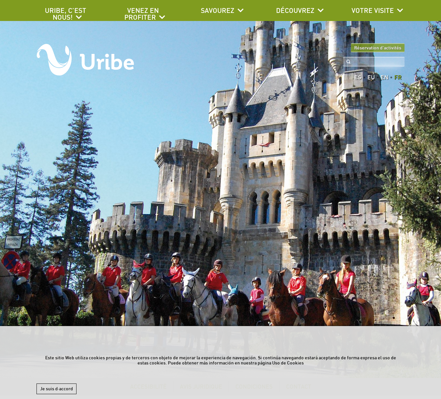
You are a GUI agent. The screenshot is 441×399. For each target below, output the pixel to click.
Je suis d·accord (56, 389)
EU (371, 77)
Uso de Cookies (288, 363)
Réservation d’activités (377, 48)
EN (384, 77)
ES (358, 77)
